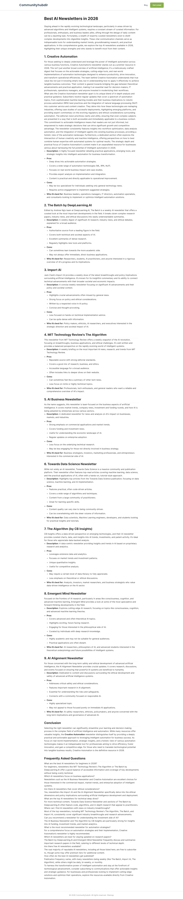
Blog (146, 5)
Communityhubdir (33, 5)
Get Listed (157, 5)
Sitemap (110, 895)
